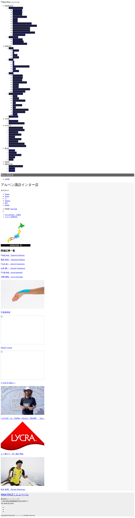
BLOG (7, 148)
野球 (14, 103)
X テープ (16, 87)
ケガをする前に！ (8, 383)
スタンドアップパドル (17, 144)
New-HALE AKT (18, 42)
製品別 (11, 73)
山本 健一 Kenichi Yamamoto (13, 268)
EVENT (7, 162)
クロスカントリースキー (17, 146)
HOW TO (8, 46)
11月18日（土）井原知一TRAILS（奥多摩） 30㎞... (23, 418)
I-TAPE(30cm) (17, 10)
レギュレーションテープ (21, 30)
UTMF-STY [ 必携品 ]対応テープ (24, 32)
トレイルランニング (16, 128)
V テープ (16, 85)
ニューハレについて (16, 166)
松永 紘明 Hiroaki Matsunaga (13, 489)
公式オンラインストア (17, 123)
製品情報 (12, 150)
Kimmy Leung (6, 348)
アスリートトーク (15, 155)
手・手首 (16, 50)
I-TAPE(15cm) (17, 12)
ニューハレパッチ (19, 35)
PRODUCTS (9, 6)
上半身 (11, 48)
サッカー (16, 98)
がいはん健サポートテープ (22, 23)
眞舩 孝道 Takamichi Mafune (13, 260)
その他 (11, 159)
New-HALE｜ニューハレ (15, 494)
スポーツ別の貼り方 (16, 94)
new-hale (13, 209)
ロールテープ (13, 37)
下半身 (11, 60)
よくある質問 (13, 116)
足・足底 (16, 71)
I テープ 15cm (18, 78)
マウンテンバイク (15, 139)
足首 (14, 69)
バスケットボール (19, 101)
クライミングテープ (20, 17)
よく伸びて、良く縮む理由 (12, 454)
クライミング (13, 132)
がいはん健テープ (19, 91)
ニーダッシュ (17, 14)
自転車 (15, 114)
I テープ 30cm (18, 75)
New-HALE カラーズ (20, 44)
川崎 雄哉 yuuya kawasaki (12, 277)
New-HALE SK (18, 39)
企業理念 (12, 168)
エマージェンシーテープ (21, 89)
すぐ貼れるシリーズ (16, 8)
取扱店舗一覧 (13, 121)
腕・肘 (15, 55)
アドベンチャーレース (17, 130)
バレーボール (17, 105)
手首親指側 (5, 312)
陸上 (14, 107)
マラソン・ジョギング (20, 110)
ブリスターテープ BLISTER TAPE (25, 26)
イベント (12, 157)
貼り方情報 (13, 153)
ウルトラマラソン (15, 135)
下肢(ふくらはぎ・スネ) (21, 66)
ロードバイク (13, 141)
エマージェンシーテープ (21, 28)
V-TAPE (15, 19)
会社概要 (12, 171)
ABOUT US (9, 164)
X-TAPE (15, 21)
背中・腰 (16, 57)
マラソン (12, 137)
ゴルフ (15, 96)
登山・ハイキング (19, 112)
